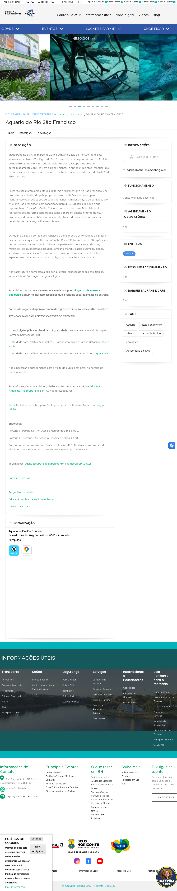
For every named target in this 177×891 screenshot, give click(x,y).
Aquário (131, 325)
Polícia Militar (69, 680)
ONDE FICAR (154, 28)
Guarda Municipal (71, 702)
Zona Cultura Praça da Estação (62, 787)
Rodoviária (7, 691)
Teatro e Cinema (99, 792)
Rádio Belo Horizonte (27, 797)
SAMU (35, 694)
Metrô (5, 702)
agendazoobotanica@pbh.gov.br (44, 464)
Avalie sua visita (18, 506)
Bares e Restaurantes (102, 785)
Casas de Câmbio (102, 689)
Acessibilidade (12, 2)
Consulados (129, 688)
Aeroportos (8, 680)
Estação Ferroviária (12, 696)
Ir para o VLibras (166, 2)
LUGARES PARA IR (100, 28)
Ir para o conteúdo (96, 2)
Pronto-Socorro (40, 680)
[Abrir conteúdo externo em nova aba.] (14, 547)
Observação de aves (138, 351)
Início (11, 133)
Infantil (130, 333)
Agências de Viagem (103, 694)
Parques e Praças (100, 796)
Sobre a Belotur (69, 15)
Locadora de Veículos (99, 682)
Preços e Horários (19, 478)
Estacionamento (152, 325)
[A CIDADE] (17, 29)
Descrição (26, 133)
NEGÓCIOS (81, 38)
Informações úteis (98, 15)
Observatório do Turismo (162, 732)
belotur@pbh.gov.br (16, 788)
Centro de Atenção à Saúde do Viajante (43, 687)
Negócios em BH (130, 780)
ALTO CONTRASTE (48, 2)
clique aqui (100, 353)
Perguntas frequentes (22, 492)
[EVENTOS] (61, 29)
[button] (70, 106)
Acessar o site (147, 157)
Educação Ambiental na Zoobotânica (31, 499)
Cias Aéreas (99, 718)
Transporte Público (11, 713)
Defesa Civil (68, 696)
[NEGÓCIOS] (93, 39)
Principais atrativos (163, 740)
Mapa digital (124, 15)
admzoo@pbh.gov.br (79, 464)
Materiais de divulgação (159, 723)
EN (64, 2)
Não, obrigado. (38, 848)
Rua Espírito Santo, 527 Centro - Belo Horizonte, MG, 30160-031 (20, 781)
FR (68, 2)
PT (76, 2)
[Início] (20, 10)
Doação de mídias (162, 707)
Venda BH (158, 745)
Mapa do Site (124, 871)
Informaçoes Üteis (88, 871)
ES (79, 2)
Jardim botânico (151, 333)
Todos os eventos (100, 777)
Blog (156, 15)
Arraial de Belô (53, 772)
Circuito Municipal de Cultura (60, 791)
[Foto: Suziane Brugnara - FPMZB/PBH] (88, 67)
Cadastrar (166, 797)
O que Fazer (12, 114)
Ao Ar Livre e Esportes (37, 114)
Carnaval (50, 780)
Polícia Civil (68, 685)
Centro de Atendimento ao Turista (101, 709)
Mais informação (15, 887)
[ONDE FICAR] (167, 29)
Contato (126, 776)
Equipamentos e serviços (161, 714)
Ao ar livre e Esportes (102, 800)
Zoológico (132, 342)
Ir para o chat (148, 2)
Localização (44, 133)
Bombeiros (68, 691)
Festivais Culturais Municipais (61, 776)
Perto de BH (97, 815)
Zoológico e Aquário (70, 115)
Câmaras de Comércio (129, 695)
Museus (95, 788)
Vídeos (143, 15)
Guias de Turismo (101, 700)
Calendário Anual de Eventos (163, 699)
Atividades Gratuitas (101, 781)
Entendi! (36, 839)
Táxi (4, 707)
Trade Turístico (161, 692)
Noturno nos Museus (56, 784)
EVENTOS (50, 28)
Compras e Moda (100, 803)
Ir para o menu (115, 2)
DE (72, 2)
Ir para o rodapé (132, 2)
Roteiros (95, 818)
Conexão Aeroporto (12, 685)
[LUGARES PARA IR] (119, 29)
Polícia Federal (130, 703)
